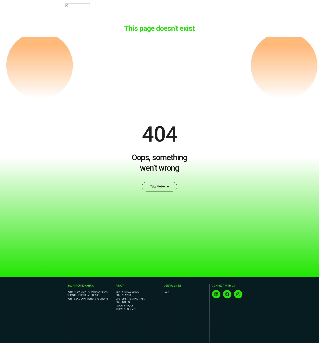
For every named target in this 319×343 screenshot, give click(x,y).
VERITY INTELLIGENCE (127, 291)
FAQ (166, 292)
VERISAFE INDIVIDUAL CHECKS (83, 295)
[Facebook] (227, 294)
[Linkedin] (216, 294)
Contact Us (246, 12)
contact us (123, 302)
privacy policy (124, 305)
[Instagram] (238, 294)
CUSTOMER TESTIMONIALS (130, 298)
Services (232, 12)
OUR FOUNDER (123, 295)
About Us (220, 12)
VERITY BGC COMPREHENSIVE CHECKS (87, 298)
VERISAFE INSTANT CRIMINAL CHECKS (87, 291)
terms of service (126, 309)
